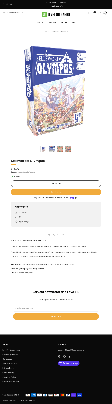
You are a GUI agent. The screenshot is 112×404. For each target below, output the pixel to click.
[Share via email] (62, 234)
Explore (40, 22)
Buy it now (56, 192)
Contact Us (7, 359)
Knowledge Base (10, 354)
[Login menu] (105, 13)
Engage (52, 22)
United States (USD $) (12, 12)
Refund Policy (8, 372)
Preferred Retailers (10, 381)
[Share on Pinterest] (58, 234)
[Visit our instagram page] (7, 4)
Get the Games (68, 22)
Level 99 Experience (11, 350)
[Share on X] (53, 234)
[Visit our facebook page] (3, 4)
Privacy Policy (8, 368)
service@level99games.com (71, 350)
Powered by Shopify (9, 401)
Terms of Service (9, 363)
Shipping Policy (9, 377)
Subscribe (56, 316)
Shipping (14, 172)
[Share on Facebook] (49, 234)
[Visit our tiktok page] (11, 4)
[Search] (87, 13)
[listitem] (55, 4)
